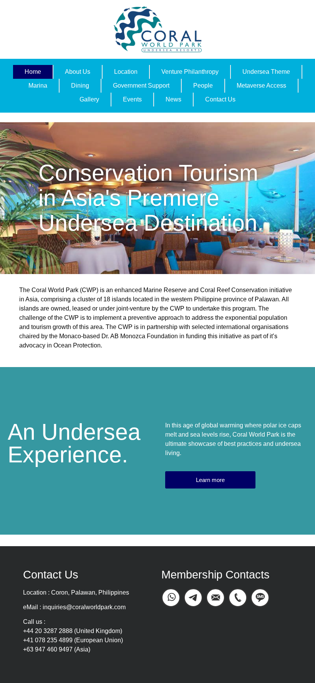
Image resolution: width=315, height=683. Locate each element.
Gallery (89, 99)
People (203, 85)
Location (126, 71)
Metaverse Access (261, 85)
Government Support (141, 85)
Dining (80, 85)
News (173, 99)
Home (33, 71)
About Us (77, 71)
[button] (210, 480)
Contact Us (220, 99)
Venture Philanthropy (190, 71)
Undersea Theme (266, 71)
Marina (37, 85)
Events (132, 99)
